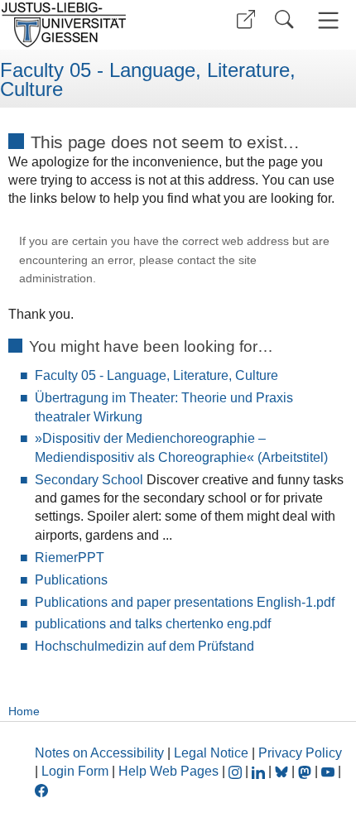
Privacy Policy (300, 753)
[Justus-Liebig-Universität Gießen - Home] (87, 25)
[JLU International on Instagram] (237, 771)
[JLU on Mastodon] (306, 771)
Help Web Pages (168, 771)
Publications (71, 580)
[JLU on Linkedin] (260, 771)
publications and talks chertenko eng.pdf (153, 624)
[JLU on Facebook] (41, 789)
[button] (246, 19)
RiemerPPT (69, 558)
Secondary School (89, 480)
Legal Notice (211, 753)
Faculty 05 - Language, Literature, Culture (148, 80)
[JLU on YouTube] (329, 771)
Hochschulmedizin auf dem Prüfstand (144, 646)
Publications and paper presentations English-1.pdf (184, 602)
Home (24, 711)
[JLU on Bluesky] (283, 771)
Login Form (74, 771)
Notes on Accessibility (101, 753)
